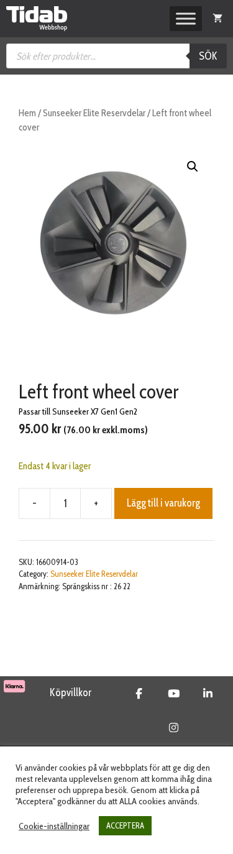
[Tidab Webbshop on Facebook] (139, 693)
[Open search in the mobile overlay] (116, 56)
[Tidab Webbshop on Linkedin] (208, 693)
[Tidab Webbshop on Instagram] (174, 728)
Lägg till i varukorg (163, 503)
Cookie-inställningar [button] (54, 826)
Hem (27, 113)
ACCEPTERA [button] (125, 825)
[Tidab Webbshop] (36, 18)
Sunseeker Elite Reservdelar (94, 113)
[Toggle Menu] (186, 19)
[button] (192, 166)
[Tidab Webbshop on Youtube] (174, 693)
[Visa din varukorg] (217, 18)
